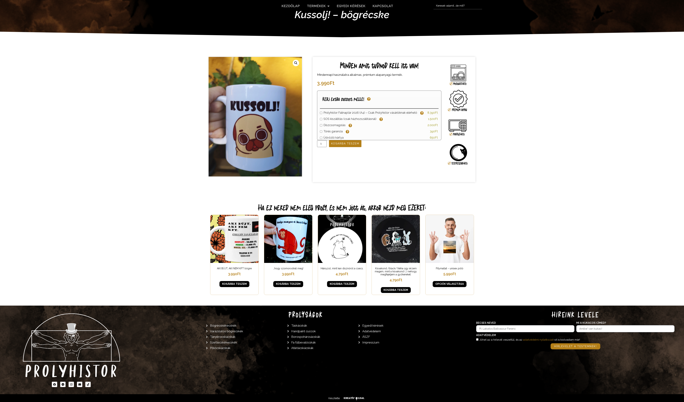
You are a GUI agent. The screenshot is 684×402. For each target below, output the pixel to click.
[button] (296, 63)
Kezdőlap (290, 6)
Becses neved (486, 323)
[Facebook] (54, 384)
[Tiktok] (88, 384)
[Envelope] (79, 384)
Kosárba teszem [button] (234, 283)
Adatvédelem (486, 335)
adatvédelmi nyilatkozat (538, 339)
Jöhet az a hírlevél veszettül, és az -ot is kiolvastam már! (529, 339)
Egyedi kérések (351, 6)
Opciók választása (449, 283)
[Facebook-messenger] (63, 384)
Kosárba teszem (345, 143)
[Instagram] (71, 384)
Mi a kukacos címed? (591, 323)
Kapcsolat (382, 6)
